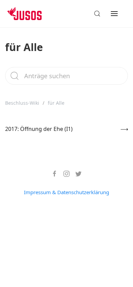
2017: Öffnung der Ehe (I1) (39, 129)
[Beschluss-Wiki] (29, 13)
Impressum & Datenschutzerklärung (66, 192)
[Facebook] (52, 173)
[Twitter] (76, 173)
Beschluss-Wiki (22, 103)
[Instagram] (64, 173)
